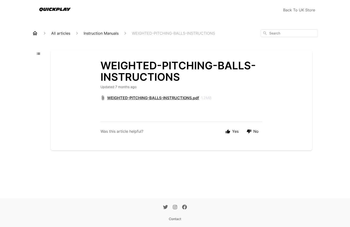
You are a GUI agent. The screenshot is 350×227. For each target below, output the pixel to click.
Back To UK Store (299, 10)
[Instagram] (175, 207)
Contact (175, 219)
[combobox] (289, 33)
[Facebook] (184, 207)
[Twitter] (165, 207)
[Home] (35, 33)
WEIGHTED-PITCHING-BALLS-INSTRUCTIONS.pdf (153, 97)
